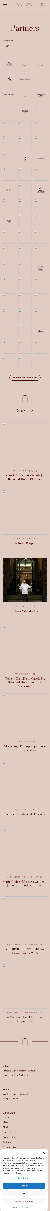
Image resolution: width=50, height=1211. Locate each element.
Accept (24, 1186)
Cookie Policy (17, 1207)
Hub (5, 1132)
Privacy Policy (29, 1207)
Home (6, 1117)
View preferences (24, 1201)
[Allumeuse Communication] (24, 4)
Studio (6, 1127)
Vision (6, 1122)
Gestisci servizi (23, 1178)
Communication (11, 1137)
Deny (24, 1193)
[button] (43, 1152)
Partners (7, 1142)
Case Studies (9, 1147)
